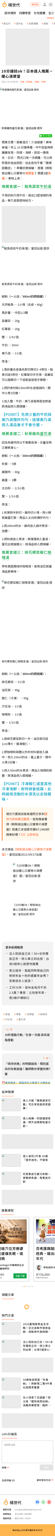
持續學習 (25, 13)
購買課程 (35, 4)
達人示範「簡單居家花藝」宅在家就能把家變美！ (37, 1104)
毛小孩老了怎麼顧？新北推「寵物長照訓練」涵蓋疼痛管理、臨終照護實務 (37, 1401)
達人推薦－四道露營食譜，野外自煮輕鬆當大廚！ (37, 1122)
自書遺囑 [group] (33, 23)
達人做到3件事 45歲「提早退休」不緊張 (35, 1158)
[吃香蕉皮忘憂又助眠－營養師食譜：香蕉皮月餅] (11, 1178)
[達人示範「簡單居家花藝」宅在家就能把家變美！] (11, 1104)
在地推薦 (39, 13)
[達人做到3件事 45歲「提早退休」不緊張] (11, 1160)
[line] (43, 1502)
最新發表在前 (44, 1480)
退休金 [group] (19, 23)
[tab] (22, 1286)
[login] (45, 4)
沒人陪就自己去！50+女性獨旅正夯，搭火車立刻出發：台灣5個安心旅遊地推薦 (38, 1345)
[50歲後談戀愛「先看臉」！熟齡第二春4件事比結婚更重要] (11, 1384)
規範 (4, 1467)
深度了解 (39, 1276)
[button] (51, 4)
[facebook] (37, 1502)
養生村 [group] (6, 23)
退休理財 (10, 13)
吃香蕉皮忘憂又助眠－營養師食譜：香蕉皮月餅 (37, 1177)
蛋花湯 (21, 1019)
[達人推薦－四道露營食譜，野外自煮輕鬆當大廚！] (11, 1122)
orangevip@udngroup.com (28, 1509)
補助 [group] (46, 23)
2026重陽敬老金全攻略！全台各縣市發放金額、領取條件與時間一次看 (37, 1328)
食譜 (7, 1014)
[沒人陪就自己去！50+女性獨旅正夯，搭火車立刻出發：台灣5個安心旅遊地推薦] (11, 1346)
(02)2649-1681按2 (23, 1513)
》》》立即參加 (29, 834)
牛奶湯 (8, 1019)
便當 (18, 1014)
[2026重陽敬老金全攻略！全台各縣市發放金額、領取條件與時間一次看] (11, 1328)
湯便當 (30, 1014)
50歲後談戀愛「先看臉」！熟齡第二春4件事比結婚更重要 (37, 1383)
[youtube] (49, 1502)
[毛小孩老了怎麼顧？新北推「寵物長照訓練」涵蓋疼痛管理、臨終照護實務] (11, 1401)
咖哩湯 (43, 1014)
